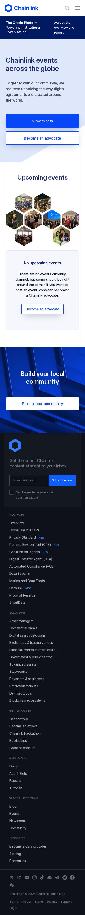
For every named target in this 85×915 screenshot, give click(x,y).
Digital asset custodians (27, 635)
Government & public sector (30, 657)
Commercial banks (23, 628)
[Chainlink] (21, 8)
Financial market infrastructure (32, 650)
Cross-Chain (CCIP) (24, 530)
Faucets (15, 781)
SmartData (17, 602)
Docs (13, 766)
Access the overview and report (64, 27)
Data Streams (19, 573)
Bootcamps (18, 740)
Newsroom (17, 821)
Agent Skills (18, 773)
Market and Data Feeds (27, 581)
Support (66, 901)
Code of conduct (22, 748)
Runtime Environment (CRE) (34, 544)
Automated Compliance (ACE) (32, 566)
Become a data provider (27, 846)
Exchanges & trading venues (31, 642)
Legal (13, 907)
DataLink (20, 588)
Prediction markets (23, 686)
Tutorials (16, 788)
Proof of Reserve (22, 595)
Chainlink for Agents (28, 552)
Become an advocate (42, 138)
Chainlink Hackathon (25, 733)
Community (17, 828)
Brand (39, 901)
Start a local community (42, 403)
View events (42, 121)
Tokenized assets (22, 664)
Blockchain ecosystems (27, 700)
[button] (77, 8)
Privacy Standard (26, 537)
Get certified (18, 719)
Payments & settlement (26, 679)
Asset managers (21, 621)
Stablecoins (18, 671)
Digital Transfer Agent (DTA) (30, 559)
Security (51, 901)
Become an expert (23, 726)
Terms (13, 901)
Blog (12, 806)
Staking (15, 854)
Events (14, 814)
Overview (16, 523)
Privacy (26, 901)
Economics (17, 861)
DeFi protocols (20, 693)
